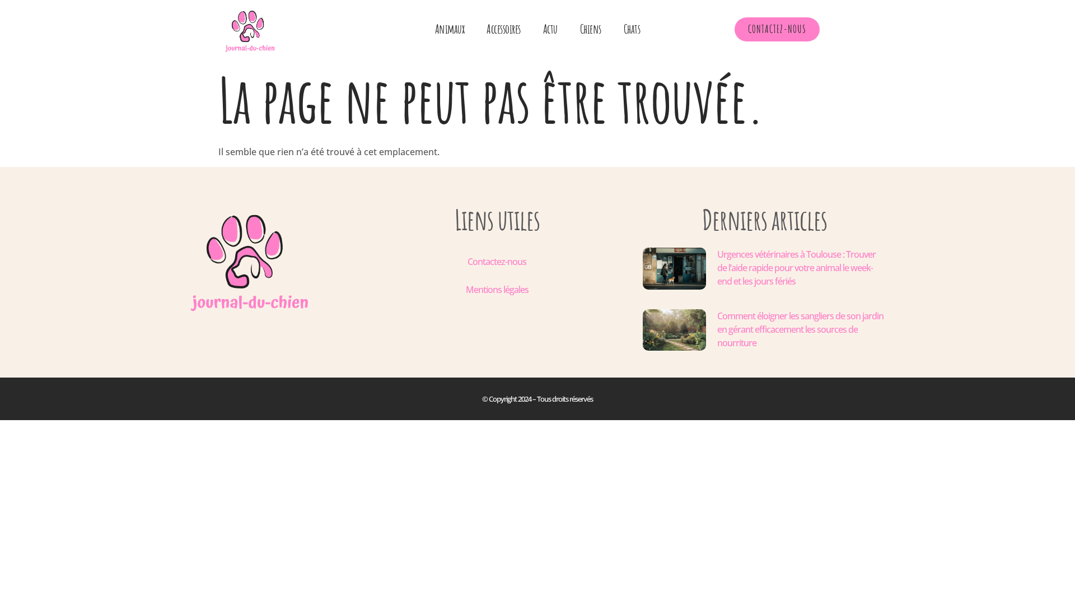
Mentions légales (497, 289)
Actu (550, 28)
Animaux (450, 28)
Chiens (590, 28)
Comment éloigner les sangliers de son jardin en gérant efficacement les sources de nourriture (800, 329)
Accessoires (504, 28)
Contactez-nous (497, 261)
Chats (632, 28)
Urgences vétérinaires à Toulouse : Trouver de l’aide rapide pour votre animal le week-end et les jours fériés (796, 267)
